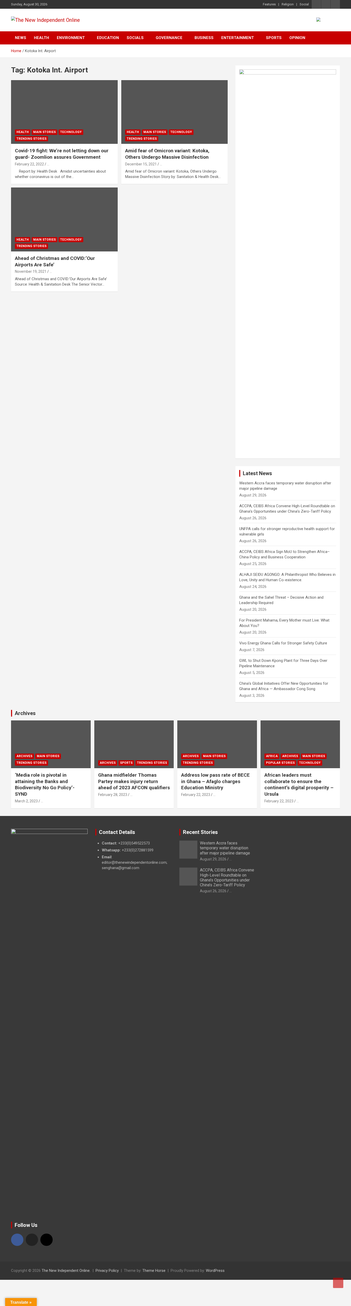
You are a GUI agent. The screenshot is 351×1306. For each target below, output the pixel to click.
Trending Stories (31, 138)
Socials (135, 37)
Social (304, 4)
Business (204, 37)
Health (41, 37)
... (48, 164)
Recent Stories (200, 832)
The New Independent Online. (66, 1270)
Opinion (297, 37)
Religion (288, 4)
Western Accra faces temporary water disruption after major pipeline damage (225, 848)
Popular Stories (280, 763)
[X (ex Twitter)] (32, 1240)
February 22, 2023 (195, 795)
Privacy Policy (107, 1270)
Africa (272, 756)
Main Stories (44, 132)
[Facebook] (17, 1240)
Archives (25, 713)
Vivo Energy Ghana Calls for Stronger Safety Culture (283, 643)
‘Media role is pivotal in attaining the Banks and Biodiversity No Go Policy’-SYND (45, 784)
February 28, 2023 (112, 795)
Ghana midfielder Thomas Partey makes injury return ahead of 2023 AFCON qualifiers (134, 781)
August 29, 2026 (213, 859)
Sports (274, 37)
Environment (71, 37)
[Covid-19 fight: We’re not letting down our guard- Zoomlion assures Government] (64, 112)
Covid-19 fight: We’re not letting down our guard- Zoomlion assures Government (61, 154)
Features (269, 4)
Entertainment (237, 37)
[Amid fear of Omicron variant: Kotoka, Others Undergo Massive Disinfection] (174, 112)
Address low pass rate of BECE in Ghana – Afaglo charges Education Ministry (215, 781)
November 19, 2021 (31, 271)
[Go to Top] (338, 1283)
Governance (169, 37)
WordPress (215, 1270)
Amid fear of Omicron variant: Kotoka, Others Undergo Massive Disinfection (167, 154)
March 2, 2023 (26, 801)
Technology (71, 132)
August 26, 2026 (213, 891)
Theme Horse (153, 1270)
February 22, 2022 (29, 164)
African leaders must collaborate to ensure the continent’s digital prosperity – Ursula (299, 784)
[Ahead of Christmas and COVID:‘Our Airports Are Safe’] (64, 219)
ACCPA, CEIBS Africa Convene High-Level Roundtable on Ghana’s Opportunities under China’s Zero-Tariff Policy (227, 877)
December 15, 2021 (141, 164)
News (20, 37)
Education (108, 37)
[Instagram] (46, 1240)
